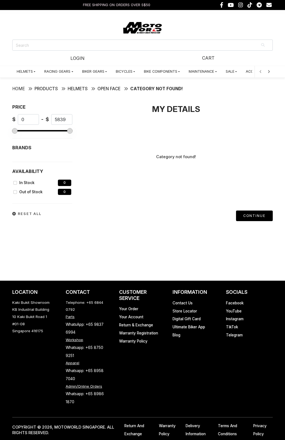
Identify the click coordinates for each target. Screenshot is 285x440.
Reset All (28, 214)
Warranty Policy (133, 341)
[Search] (263, 45)
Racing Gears (57, 71)
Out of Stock (31, 192)
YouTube (234, 311)
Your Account (131, 317)
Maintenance (201, 71)
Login (77, 58)
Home (18, 88)
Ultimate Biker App (189, 327)
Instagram (235, 319)
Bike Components (160, 71)
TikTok (232, 327)
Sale (230, 71)
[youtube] (231, 5)
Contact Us (183, 303)
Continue (254, 216)
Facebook (235, 303)
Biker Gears (93, 71)
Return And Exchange (134, 430)
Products (46, 88)
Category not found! (156, 88)
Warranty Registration (138, 333)
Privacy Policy (260, 430)
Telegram (234, 335)
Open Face (109, 88)
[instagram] (240, 5)
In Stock (27, 182)
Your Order (128, 309)
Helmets (25, 71)
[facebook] (221, 5)
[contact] (269, 5)
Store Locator (185, 311)
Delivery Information (196, 430)
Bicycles (124, 71)
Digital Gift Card (187, 319)
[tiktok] (249, 5)
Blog (176, 335)
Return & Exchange (136, 325)
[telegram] (259, 5)
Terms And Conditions (227, 430)
